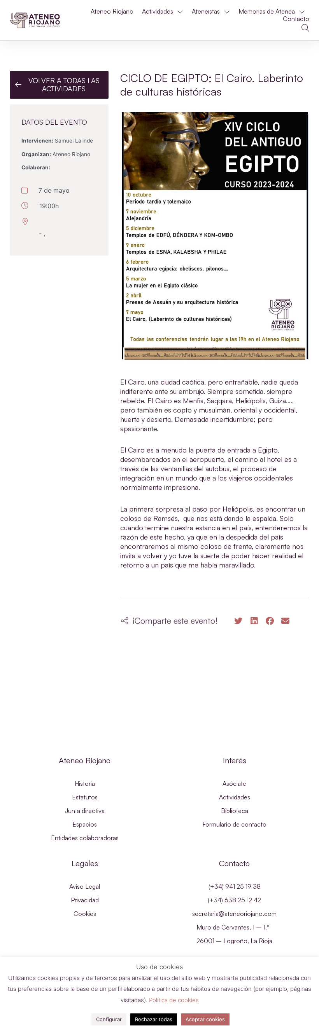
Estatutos (85, 797)
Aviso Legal (84, 886)
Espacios (84, 824)
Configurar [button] (109, 1019)
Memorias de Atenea (266, 11)
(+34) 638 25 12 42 (234, 900)
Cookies (85, 913)
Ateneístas (206, 11)
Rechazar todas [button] (153, 1019)
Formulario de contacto (234, 824)
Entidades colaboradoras (85, 838)
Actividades (157, 11)
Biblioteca (234, 811)
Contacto (296, 19)
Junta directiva (85, 811)
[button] (305, 28)
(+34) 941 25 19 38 (235, 886)
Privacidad (85, 900)
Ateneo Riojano (112, 11)
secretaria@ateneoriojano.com (234, 913)
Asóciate (234, 783)
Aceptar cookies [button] (205, 1019)
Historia (85, 783)
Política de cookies (174, 1000)
